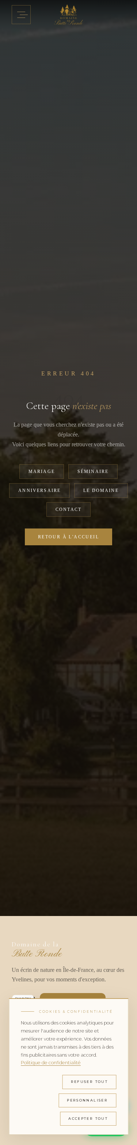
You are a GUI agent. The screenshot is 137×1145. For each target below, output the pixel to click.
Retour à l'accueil (68, 536)
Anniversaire (39, 490)
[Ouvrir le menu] (21, 14)
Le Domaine (101, 490)
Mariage (41, 471)
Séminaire (93, 471)
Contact (68, 509)
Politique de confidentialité (51, 1062)
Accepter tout (88, 1119)
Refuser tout (89, 1082)
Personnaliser (87, 1100)
